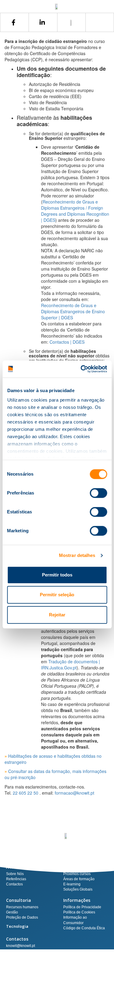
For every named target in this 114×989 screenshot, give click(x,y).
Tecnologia (17, 926)
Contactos (17, 939)
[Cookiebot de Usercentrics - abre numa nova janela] (81, 369)
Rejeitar (57, 614)
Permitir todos (57, 574)
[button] (100, 22)
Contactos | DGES (67, 342)
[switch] (98, 493)
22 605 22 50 (25, 793)
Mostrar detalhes (77, 555)
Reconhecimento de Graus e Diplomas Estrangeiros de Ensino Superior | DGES (73, 311)
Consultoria (18, 900)
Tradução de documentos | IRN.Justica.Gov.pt (70, 664)
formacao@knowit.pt (74, 793)
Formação (74, 867)
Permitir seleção (57, 594)
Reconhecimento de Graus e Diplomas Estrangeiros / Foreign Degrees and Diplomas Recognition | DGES (75, 211)
